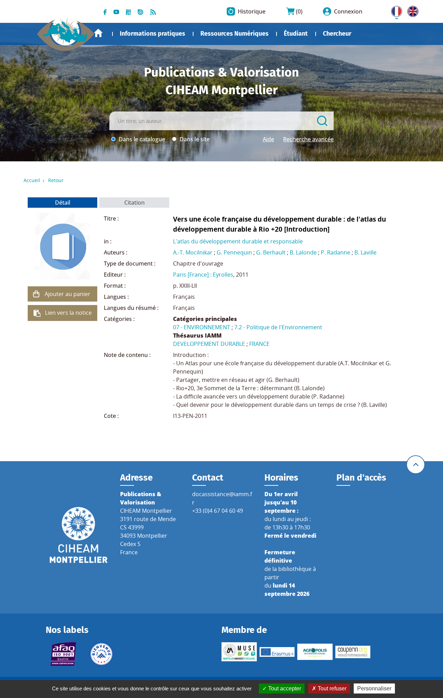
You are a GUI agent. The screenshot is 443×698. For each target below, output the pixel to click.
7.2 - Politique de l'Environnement (278, 327)
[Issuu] (140, 11)
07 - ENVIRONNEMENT (201, 327)
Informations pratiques (152, 33)
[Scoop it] (128, 11)
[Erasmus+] (277, 652)
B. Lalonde (303, 252)
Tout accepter (284, 688)
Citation (134, 202)
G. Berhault (271, 252)
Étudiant (296, 33)
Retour (56, 180)
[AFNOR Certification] (63, 654)
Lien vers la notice (68, 312)
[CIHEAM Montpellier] (78, 534)
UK (411, 10)
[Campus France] (101, 654)
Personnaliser (374, 688)
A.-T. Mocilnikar (193, 252)
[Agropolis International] (315, 652)
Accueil (98, 33)
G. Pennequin (234, 252)
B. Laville (365, 252)
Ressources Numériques (234, 33)
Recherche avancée (308, 139)
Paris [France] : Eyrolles (203, 274)
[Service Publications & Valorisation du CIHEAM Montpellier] (65, 31)
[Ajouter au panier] (36, 294)
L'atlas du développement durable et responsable (238, 241)
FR (394, 10)
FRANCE (259, 344)
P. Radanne (335, 252)
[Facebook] (105, 11)
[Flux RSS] (153, 11)
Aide (268, 139)
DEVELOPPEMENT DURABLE (209, 344)
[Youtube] (116, 11)
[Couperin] (353, 652)
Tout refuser (331, 688)
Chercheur (337, 33)
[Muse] (239, 651)
